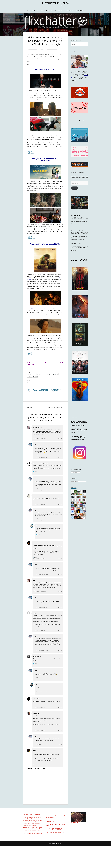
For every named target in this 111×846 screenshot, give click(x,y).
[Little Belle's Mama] (78, 508)
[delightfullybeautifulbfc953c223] (75, 502)
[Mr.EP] (81, 502)
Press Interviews (35, 10)
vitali (34, 833)
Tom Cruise (38, 830)
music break (25, 827)
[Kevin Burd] (75, 494)
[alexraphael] (81, 494)
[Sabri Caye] (72, 491)
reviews (29, 827)
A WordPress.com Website (55, 843)
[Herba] (75, 491)
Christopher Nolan (38, 814)
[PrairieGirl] (78, 505)
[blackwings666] (75, 499)
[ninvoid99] (72, 502)
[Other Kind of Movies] (72, 494)
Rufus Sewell (27, 828)
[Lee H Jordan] (81, 491)
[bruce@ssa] (84, 502)
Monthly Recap (26, 825)
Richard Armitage (35, 827)
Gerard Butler (26, 820)
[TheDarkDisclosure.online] (78, 517)
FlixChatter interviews (36, 818)
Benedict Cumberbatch (38, 812)
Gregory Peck (35, 820)
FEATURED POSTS (79, 10)
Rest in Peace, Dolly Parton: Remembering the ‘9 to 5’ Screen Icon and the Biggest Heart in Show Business (79, 430)
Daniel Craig (30, 815)
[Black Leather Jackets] (72, 514)
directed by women (37, 815)
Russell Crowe (32, 828)
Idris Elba (31, 821)
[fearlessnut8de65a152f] (72, 499)
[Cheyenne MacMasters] (81, 517)
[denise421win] (81, 508)
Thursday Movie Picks (27, 830)
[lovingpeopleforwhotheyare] (84, 491)
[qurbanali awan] (84, 514)
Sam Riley (36, 828)
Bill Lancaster (34, 308)
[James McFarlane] (81, 505)
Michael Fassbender (37, 823)
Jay (34, 580)
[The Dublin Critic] (72, 496)
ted (39, 828)
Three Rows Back (37, 656)
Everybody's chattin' (38, 817)
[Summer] (75, 508)
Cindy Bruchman (37, 427)
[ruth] (84, 511)
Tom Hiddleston (34, 831)
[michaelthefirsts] (78, 499)
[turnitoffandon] (84, 505)
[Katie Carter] (78, 494)
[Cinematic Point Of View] (72, 508)
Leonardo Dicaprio (27, 823)
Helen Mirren (40, 820)
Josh (34, 750)
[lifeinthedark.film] (84, 508)
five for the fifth (30, 818)
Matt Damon (32, 823)
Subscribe (75, 188)
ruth (36, 444)
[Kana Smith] (84, 496)
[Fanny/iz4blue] (75, 511)
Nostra (35, 543)
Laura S (38, 821)
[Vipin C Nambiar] (78, 502)
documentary (31, 817)
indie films (35, 821)
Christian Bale (31, 814)
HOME (28, 10)
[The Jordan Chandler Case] (72, 517)
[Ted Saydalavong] (75, 496)
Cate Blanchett (26, 814)
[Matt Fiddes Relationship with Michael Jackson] (72, 511)
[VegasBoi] (75, 517)
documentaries (25, 817)
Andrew (35, 613)
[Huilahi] (75, 514)
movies (38, 825)
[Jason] (84, 499)
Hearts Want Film (69, 10)
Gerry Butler (31, 820)
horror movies (26, 821)
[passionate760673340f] (84, 517)
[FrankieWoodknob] (81, 511)
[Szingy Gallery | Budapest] (75, 505)
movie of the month (32, 825)
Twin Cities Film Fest (28, 833)
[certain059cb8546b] (81, 499)
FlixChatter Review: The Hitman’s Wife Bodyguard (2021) (44, 390)
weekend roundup (39, 833)
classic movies (25, 815)
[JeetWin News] (78, 514)
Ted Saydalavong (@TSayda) (40, 463)
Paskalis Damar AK (38, 496)
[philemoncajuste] (72, 505)
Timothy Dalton (34, 830)
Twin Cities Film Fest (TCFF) (46, 10)
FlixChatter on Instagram (78, 462)
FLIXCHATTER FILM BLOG (55, 3)
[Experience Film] (81, 514)
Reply (60, 438)
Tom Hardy (29, 831)
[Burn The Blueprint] (84, 494)
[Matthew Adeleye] (81, 496)
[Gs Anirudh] (78, 496)
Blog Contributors (58, 10)
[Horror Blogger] (78, 511)
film (26, 818)
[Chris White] (78, 491)
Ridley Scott (40, 827)
